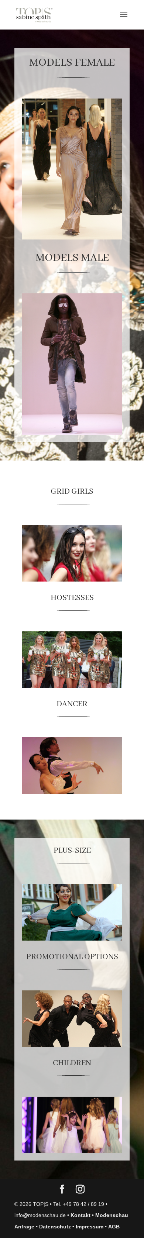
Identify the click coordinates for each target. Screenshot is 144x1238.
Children (72, 1063)
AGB (114, 1227)
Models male (72, 258)
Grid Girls (72, 492)
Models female (72, 63)
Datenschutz (55, 1227)
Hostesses (72, 598)
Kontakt (80, 1215)
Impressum (89, 1227)
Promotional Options (72, 957)
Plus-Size (72, 851)
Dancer (72, 704)
